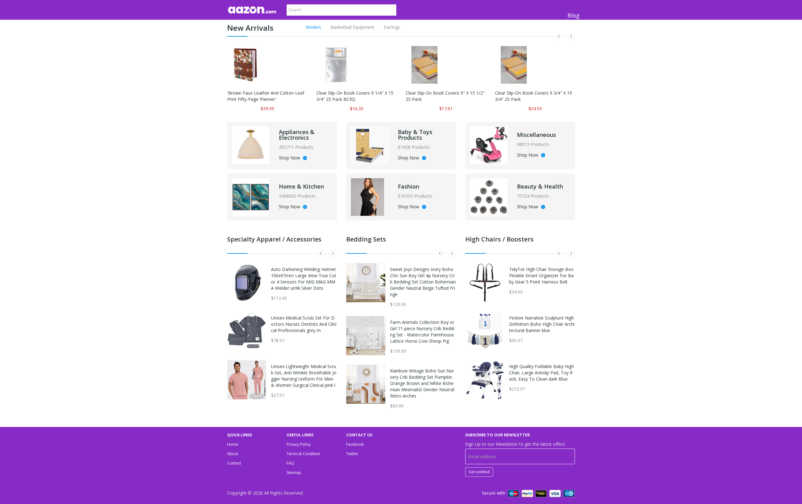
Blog (573, 15)
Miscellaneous (536, 134)
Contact (234, 463)
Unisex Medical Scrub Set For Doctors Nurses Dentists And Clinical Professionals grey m (303, 324)
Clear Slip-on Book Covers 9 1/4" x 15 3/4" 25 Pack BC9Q (354, 96)
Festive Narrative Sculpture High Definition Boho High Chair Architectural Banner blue (542, 324)
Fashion (408, 186)
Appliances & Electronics (297, 134)
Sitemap (294, 472)
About (232, 453)
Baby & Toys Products (415, 134)
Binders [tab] (313, 27)
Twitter (352, 453)
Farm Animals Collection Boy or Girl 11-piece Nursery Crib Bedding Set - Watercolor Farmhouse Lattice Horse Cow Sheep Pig (422, 331)
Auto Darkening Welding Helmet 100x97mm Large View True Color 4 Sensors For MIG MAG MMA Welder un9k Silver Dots (303, 278)
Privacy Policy (298, 444)
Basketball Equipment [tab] (352, 27)
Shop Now (290, 158)
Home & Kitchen (301, 186)
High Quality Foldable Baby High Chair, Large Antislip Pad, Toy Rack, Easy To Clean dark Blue (541, 372)
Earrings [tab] (392, 27)
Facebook (355, 444)
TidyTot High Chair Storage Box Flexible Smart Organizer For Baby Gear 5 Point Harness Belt (541, 275)
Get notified (479, 472)
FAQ (290, 463)
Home (232, 444)
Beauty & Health (540, 186)
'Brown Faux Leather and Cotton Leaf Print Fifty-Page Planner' (265, 96)
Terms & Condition (303, 453)
